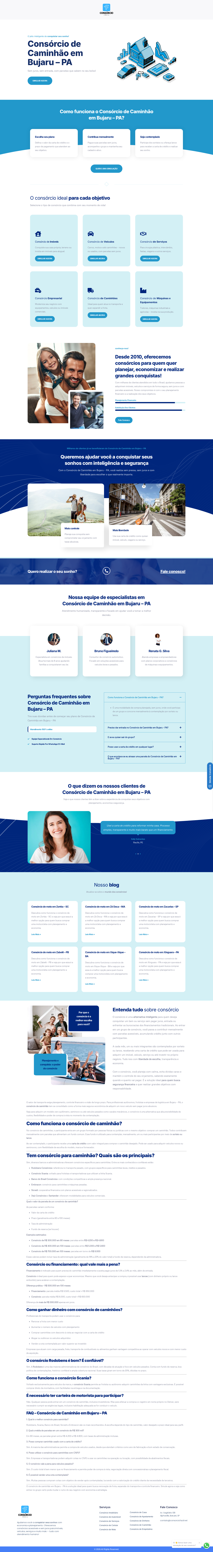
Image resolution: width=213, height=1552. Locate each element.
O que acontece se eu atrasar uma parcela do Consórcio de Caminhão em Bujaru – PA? (142, 757)
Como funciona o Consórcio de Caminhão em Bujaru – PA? (135, 697)
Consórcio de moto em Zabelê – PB (50, 952)
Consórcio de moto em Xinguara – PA (159, 952)
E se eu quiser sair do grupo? (121, 737)
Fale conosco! (172, 571)
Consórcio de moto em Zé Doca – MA (105, 906)
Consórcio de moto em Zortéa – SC (50, 906)
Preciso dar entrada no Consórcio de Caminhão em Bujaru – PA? (138, 727)
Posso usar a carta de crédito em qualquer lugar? (131, 746)
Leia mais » (36, 934)
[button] (144, 697)
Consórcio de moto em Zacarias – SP (158, 906)
